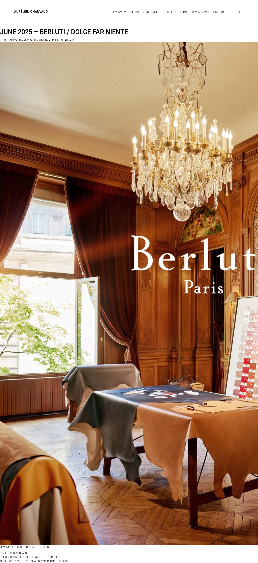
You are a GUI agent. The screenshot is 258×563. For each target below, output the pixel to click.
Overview (120, 12)
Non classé (20, 553)
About (225, 12)
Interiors (153, 12)
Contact (238, 12)
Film (214, 12)
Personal (182, 12)
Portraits (136, 12)
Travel (168, 12)
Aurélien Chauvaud (31, 11)
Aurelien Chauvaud (61, 40)
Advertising (200, 12)
